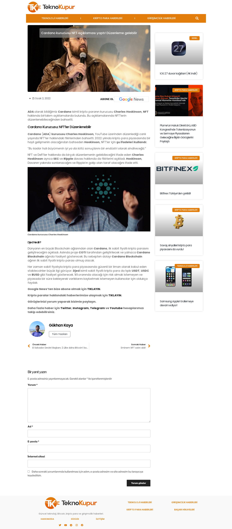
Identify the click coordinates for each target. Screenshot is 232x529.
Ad (30, 426)
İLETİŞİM (100, 518)
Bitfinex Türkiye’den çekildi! (175, 193)
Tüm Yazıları (59, 334)
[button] (197, 18)
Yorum (33, 384)
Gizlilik (75, 518)
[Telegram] (71, 525)
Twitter (65, 308)
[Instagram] (76, 525)
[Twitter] (60, 525)
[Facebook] (82, 525)
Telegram (97, 308)
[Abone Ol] (131, 99)
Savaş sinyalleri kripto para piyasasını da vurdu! (176, 247)
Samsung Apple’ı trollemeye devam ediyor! (176, 303)
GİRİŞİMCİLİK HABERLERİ (161, 18)
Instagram (81, 308)
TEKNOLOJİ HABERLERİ (55, 18)
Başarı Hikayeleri (184, 509)
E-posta (33, 441)
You (113, 308)
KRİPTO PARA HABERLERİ (107, 18)
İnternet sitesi (36, 456)
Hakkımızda (47, 518)
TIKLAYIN (93, 289)
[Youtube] (65, 525)
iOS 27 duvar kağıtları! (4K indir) (178, 73)
